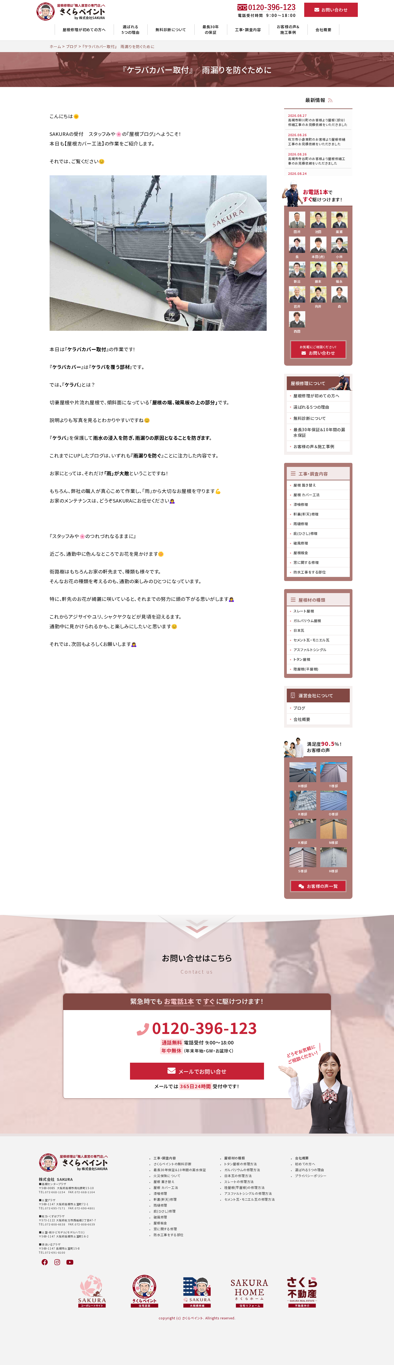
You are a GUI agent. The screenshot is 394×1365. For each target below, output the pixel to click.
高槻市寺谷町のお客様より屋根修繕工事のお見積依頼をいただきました (316, 158)
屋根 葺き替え (304, 485)
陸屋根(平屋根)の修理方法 (244, 1187)
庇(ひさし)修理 (305, 533)
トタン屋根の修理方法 (240, 1163)
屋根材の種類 (234, 1158)
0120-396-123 (204, 1027)
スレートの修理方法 (239, 1181)
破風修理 (300, 543)
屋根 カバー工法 (306, 494)
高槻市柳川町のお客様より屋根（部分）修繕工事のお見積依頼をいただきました (317, 120)
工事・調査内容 (248, 29)
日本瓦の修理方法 (238, 1175)
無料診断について (170, 29)
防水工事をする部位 (309, 572)
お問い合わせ (334, 9)
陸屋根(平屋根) (306, 668)
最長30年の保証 (210, 29)
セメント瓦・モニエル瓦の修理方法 (249, 1199)
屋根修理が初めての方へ (84, 29)
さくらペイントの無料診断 (173, 1163)
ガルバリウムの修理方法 (242, 1169)
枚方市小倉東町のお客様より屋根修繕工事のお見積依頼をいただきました (316, 139)
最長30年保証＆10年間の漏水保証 (319, 432)
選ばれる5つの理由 (130, 29)
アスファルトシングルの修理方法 (248, 1193)
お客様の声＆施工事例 (288, 29)
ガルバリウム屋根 (307, 620)
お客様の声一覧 (322, 886)
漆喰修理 (300, 504)
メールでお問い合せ (202, 1071)
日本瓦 (298, 630)
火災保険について (167, 1175)
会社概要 (323, 29)
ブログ (299, 708)
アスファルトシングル (310, 649)
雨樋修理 (300, 523)
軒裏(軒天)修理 (306, 514)
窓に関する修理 (306, 562)
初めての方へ (305, 1163)
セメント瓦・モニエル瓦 (311, 639)
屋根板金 (300, 552)
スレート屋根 (303, 610)
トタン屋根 (301, 659)
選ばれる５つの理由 (311, 407)
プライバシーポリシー (311, 1175)
